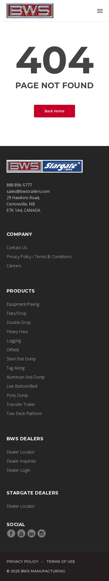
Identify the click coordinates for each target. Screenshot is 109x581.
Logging (14, 340)
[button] (100, 10)
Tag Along (16, 368)
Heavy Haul (17, 331)
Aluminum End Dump (26, 377)
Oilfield (13, 349)
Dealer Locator (21, 452)
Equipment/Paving (23, 304)
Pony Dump (17, 395)
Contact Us (17, 247)
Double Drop (19, 322)
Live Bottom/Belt (22, 386)
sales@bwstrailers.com (28, 191)
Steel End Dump (21, 359)
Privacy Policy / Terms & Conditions (39, 256)
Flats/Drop (16, 313)
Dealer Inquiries (21, 461)
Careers (14, 265)
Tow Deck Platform (24, 413)
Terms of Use (60, 561)
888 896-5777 (19, 185)
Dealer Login (18, 470)
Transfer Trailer (21, 404)
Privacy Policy (22, 561)
